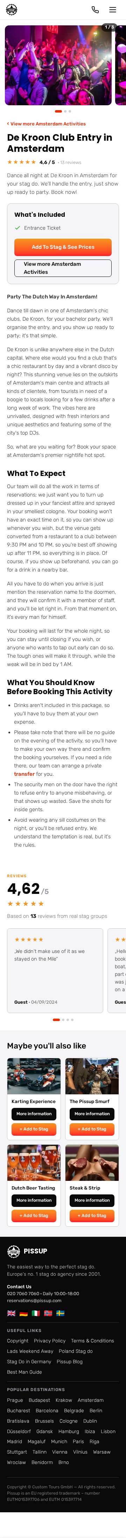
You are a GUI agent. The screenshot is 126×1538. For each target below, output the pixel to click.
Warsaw (102, 1452)
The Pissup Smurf (90, 1101)
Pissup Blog (70, 1362)
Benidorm (42, 1462)
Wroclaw (16, 1462)
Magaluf (37, 1442)
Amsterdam (91, 1400)
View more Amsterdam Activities (46, 123)
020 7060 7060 (23, 1293)
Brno (63, 1462)
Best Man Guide (24, 1372)
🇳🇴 (48, 1313)
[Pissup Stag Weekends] (12, 10)
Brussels (44, 1421)
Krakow (64, 1400)
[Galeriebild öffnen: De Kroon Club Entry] (58, 65)
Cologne (68, 1421)
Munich (59, 1442)
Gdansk (44, 1431)
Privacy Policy (49, 1341)
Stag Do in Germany (29, 1362)
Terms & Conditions (92, 1341)
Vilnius (80, 1452)
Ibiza (90, 1431)
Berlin (96, 1411)
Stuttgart (17, 1452)
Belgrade (74, 1411)
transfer (24, 774)
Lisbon (108, 1431)
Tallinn (40, 1452)
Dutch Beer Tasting (33, 1188)
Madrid (14, 1442)
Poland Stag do (76, 1351)
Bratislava (18, 1421)
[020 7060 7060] (95, 9)
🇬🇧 (11, 1313)
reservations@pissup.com (34, 1300)
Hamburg (68, 1431)
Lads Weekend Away (30, 1351)
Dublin (90, 1421)
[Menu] (112, 9)
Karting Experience (34, 1101)
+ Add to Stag (34, 1129)
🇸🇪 (60, 1313)
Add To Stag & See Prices (63, 247)
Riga (94, 1442)
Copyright (17, 1341)
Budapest (39, 1400)
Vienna (60, 1452)
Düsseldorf (19, 1431)
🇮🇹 (35, 1313)
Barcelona (47, 1411)
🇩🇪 (23, 1313)
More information (34, 1113)
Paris (78, 1442)
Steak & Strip (85, 1188)
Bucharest (18, 1411)
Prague (15, 1400)
